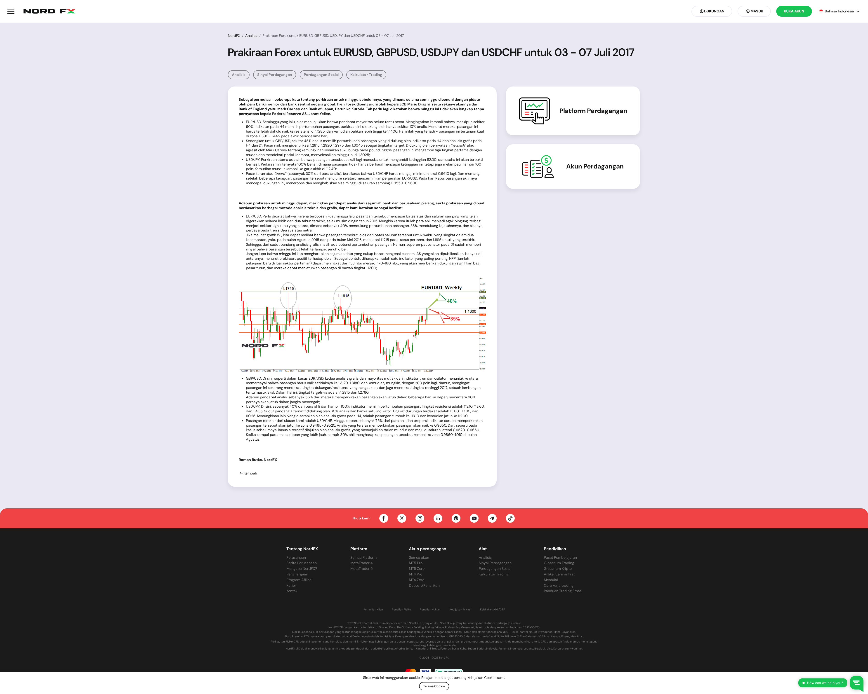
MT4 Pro (415, 574)
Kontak (291, 591)
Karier (291, 585)
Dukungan (714, 11)
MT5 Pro (415, 563)
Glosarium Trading (559, 563)
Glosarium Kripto (558, 568)
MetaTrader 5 (361, 568)
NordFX (234, 35)
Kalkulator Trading (366, 74)
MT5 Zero (417, 568)
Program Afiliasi (299, 579)
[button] (10, 11)
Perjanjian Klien (373, 609)
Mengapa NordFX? (301, 568)
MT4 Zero (416, 579)
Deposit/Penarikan (424, 585)
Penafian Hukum (430, 609)
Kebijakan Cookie (481, 677)
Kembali (250, 473)
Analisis (238, 74)
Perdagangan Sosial (321, 74)
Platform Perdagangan (593, 111)
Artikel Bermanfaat (559, 574)
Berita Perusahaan (301, 563)
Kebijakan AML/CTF (492, 609)
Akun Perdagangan (595, 166)
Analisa (251, 35)
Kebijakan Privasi (460, 609)
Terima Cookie (434, 686)
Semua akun (419, 557)
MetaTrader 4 (361, 563)
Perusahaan (296, 557)
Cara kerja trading (558, 585)
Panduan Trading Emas (563, 591)
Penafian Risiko (401, 609)
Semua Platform (363, 557)
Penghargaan (297, 574)
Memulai (551, 579)
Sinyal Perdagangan (274, 74)
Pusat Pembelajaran (560, 557)
